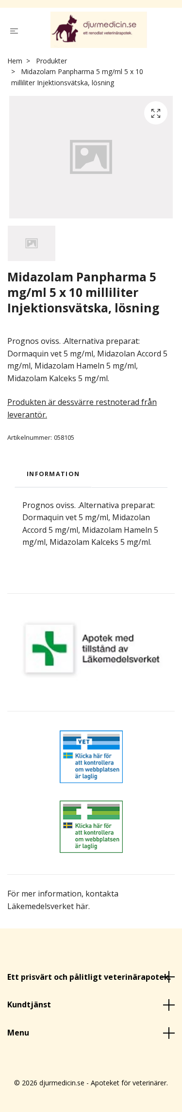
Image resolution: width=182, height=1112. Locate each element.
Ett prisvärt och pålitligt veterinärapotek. (89, 979)
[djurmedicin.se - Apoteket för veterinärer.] (99, 31)
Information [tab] (53, 476)
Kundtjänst (29, 1007)
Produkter (51, 63)
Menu (18, 1035)
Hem (14, 63)
